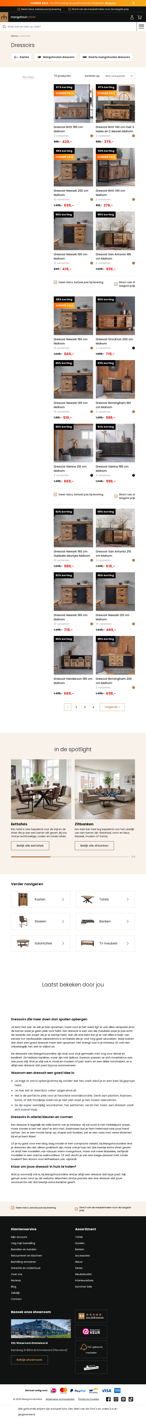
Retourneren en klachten (26, 1255)
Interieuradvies (84, 1280)
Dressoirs (25, 35)
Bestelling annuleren (23, 1262)
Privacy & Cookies (88, 1399)
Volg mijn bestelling (23, 1243)
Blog (13, 1286)
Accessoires (82, 1255)
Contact (16, 1299)
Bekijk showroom (29, 1360)
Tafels (79, 1237)
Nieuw (78, 1262)
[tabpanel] (41, 804)
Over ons (16, 1274)
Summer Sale (83, 1286)
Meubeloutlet (83, 1274)
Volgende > (112, 707)
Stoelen (80, 1243)
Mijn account (19, 1237)
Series (78, 1268)
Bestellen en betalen (23, 1249)
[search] (4, 26)
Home (14, 35)
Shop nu (110, 3)
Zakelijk (15, 1293)
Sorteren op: (92, 76)
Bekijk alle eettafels (30, 846)
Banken (79, 1249)
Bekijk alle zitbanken (94, 846)
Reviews (16, 1280)
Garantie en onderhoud (25, 1268)
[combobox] (68, 26)
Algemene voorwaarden (60, 1399)
